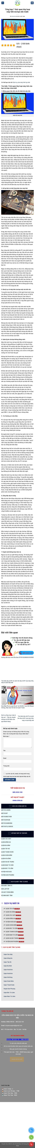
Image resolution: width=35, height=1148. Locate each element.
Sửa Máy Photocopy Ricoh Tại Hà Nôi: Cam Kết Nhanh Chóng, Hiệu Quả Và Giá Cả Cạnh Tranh (17, 707)
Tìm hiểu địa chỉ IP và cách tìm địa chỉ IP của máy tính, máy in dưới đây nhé (26, 718)
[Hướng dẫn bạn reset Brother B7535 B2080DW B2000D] (17, 646)
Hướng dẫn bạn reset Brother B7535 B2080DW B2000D (17, 657)
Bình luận (6, 736)
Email (4, 758)
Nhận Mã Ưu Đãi (17, 1059)
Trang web (6, 766)
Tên (4, 750)
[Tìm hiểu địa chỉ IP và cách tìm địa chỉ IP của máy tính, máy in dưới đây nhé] (17, 670)
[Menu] (2, 3)
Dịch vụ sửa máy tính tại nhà (21, 82)
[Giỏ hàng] (32, 3)
